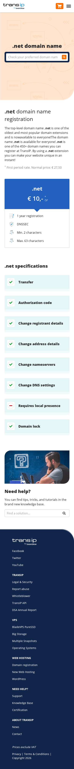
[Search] (64, 513)
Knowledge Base (22, 703)
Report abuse (20, 589)
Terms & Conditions (36, 754)
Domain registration (25, 665)
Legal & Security (22, 582)
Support (17, 696)
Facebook (18, 551)
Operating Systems (24, 648)
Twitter (16, 558)
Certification (20, 710)
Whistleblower (21, 596)
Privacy (16, 754)
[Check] (64, 57)
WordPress (19, 679)
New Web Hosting (23, 672)
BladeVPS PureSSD (23, 627)
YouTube (17, 565)
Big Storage (19, 634)
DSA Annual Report (24, 610)
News (15, 727)
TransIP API (19, 603)
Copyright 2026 (21, 758)
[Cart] (59, 6)
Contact (17, 734)
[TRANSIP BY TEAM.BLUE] (24, 544)
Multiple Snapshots (24, 641)
